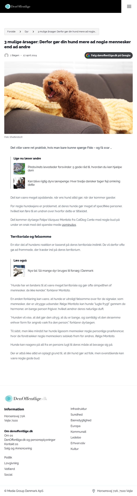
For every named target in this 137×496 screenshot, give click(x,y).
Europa (75, 426)
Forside (11, 31)
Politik (8, 457)
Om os (8, 435)
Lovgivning (11, 463)
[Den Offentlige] (62, 6)
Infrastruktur (79, 409)
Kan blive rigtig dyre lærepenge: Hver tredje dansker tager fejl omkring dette (74, 183)
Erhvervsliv (78, 443)
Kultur (75, 449)
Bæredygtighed (81, 420)
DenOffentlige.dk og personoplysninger (29, 439)
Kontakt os (11, 444)
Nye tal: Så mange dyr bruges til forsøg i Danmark (60, 270)
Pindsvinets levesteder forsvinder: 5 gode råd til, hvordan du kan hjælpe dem (75, 168)
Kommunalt (78, 431)
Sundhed (77, 414)
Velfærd (9, 469)
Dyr (27, 31)
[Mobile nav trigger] (129, 6)
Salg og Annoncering (18, 448)
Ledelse (76, 437)
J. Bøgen (14, 55)
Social (8, 474)
